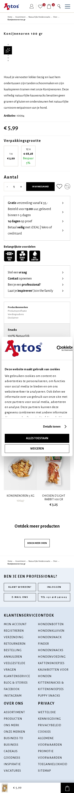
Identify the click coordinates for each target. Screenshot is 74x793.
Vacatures (12, 770)
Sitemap (44, 770)
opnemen (20, 278)
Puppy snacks (49, 695)
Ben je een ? (24, 284)
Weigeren (37, 448)
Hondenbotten (51, 624)
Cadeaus (11, 751)
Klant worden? (19, 587)
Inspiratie (12, 764)
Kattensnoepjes (51, 663)
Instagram (13, 695)
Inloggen (54, 587)
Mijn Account (15, 624)
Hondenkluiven (51, 630)
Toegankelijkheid (52, 764)
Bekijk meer (37, 543)
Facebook (12, 689)
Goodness (12, 757)
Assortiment (20, 17)
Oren (55, 17)
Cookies (44, 731)
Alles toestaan (37, 438)
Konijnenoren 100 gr (16, 20)
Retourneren (15, 643)
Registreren (14, 630)
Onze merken (14, 731)
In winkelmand (40, 186)
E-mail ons (20, 597)
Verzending (14, 637)
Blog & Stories (16, 682)
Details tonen (52, 426)
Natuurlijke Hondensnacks (39, 17)
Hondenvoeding (52, 656)
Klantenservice (17, 676)
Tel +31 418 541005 (54, 597)
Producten (13, 718)
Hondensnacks (50, 650)
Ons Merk (11, 725)
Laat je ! (30, 291)
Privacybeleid (49, 725)
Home (10, 17)
